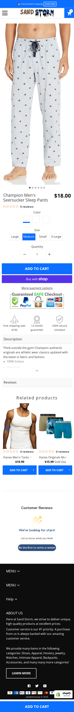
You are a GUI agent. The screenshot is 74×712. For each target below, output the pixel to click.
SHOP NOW (50, 4)
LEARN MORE (21, 673)
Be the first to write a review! (37, 547)
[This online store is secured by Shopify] (63, 697)
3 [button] (35, 188)
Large (15, 237)
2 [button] (33, 188)
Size (37, 230)
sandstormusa (33, 696)
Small (43, 237)
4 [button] (38, 188)
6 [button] (44, 188)
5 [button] (41, 188)
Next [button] (67, 428)
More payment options (37, 288)
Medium (28, 237)
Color (37, 212)
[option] (37, 104)
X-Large (56, 237)
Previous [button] (7, 428)
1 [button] (30, 188)
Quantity (37, 247)
